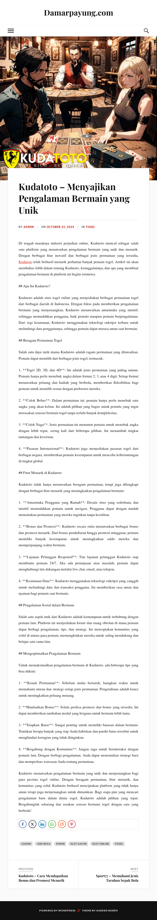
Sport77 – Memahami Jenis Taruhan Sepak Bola (117, 878)
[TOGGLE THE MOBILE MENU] (11, 30)
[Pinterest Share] (72, 824)
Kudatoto (25, 261)
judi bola (43, 843)
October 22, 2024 (60, 226)
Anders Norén (107, 910)
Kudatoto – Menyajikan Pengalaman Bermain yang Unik (74, 198)
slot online (100, 843)
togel (90, 226)
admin (29, 226)
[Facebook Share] (23, 824)
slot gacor (79, 843)
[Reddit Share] (62, 824)
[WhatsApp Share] (52, 824)
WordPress (66, 910)
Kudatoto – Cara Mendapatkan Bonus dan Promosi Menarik (43, 878)
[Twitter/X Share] (32, 824)
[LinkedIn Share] (42, 824)
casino (26, 843)
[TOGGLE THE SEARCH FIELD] (146, 30)
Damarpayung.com (78, 12)
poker (60, 843)
